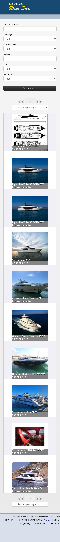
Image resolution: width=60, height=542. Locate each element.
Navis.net (35, 523)
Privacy (47, 520)
